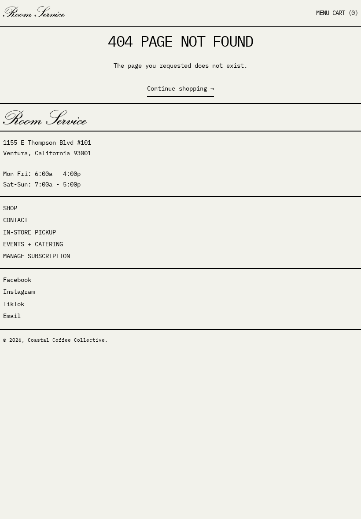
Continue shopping (177, 88)
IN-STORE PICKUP (29, 232)
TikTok (13, 304)
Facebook (17, 280)
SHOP (10, 208)
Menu (322, 13)
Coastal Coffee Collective (66, 340)
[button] (345, 13)
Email (12, 316)
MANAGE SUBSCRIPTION (36, 256)
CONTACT (15, 220)
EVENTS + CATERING (33, 244)
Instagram (19, 292)
